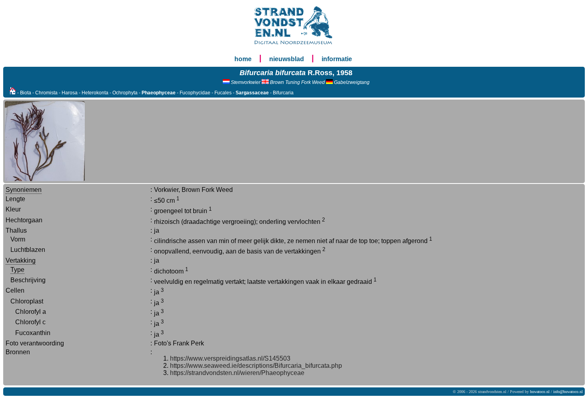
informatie (337, 59)
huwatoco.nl (540, 391)
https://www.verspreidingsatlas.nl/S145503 (230, 358)
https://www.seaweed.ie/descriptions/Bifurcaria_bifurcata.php (256, 365)
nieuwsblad (286, 59)
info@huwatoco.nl (568, 391)
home (243, 59)
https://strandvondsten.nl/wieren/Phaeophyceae (237, 372)
